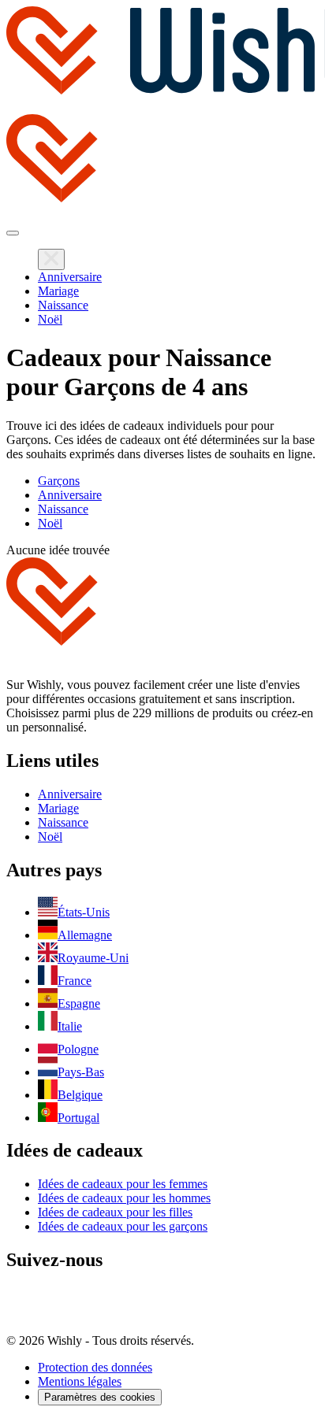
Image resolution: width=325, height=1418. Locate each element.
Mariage (58, 291)
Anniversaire (70, 276)
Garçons (59, 480)
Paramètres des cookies (99, 1397)
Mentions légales (79, 1381)
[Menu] (12, 233)
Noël (50, 319)
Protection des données (95, 1367)
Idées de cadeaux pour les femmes (122, 1183)
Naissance (63, 305)
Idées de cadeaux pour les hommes (124, 1198)
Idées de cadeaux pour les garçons (122, 1226)
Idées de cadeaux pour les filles (115, 1212)
